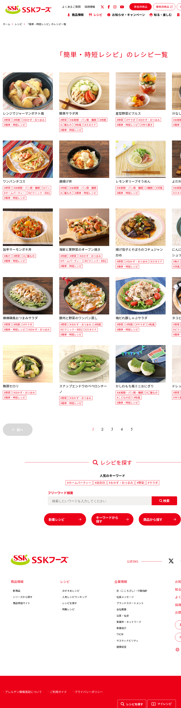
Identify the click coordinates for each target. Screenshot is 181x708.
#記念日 (100, 482)
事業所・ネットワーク (128, 622)
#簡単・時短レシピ (14, 125)
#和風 (78, 125)
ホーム (6, 24)
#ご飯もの (66, 125)
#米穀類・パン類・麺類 (83, 120)
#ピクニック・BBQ (39, 193)
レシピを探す (69, 603)
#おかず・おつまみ (34, 120)
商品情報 (78, 14)
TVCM (119, 634)
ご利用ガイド (58, 692)
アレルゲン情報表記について (23, 692)
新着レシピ (57, 519)
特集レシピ (68, 609)
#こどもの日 (124, 397)
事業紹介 (121, 628)
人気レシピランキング (74, 597)
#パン (46, 188)
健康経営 (121, 647)
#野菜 (7, 120)
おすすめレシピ (71, 590)
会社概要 (121, 609)
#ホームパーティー (14, 193)
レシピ (97, 14)
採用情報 (89, 6)
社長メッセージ (125, 597)
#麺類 (149, 188)
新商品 (16, 590)
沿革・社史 (122, 615)
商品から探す (152, 519)
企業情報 (120, 581)
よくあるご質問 (71, 6)
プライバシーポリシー (89, 692)
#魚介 (7, 256)
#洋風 (159, 188)
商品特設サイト (21, 603)
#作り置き (147, 125)
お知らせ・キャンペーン (128, 14)
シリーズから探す (23, 597)
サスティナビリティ (127, 640)
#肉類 (17, 120)
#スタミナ (90, 125)
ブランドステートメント (130, 603)
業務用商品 (162, 6)
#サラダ (130, 120)
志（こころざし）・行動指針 (131, 590)
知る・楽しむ (163, 14)
